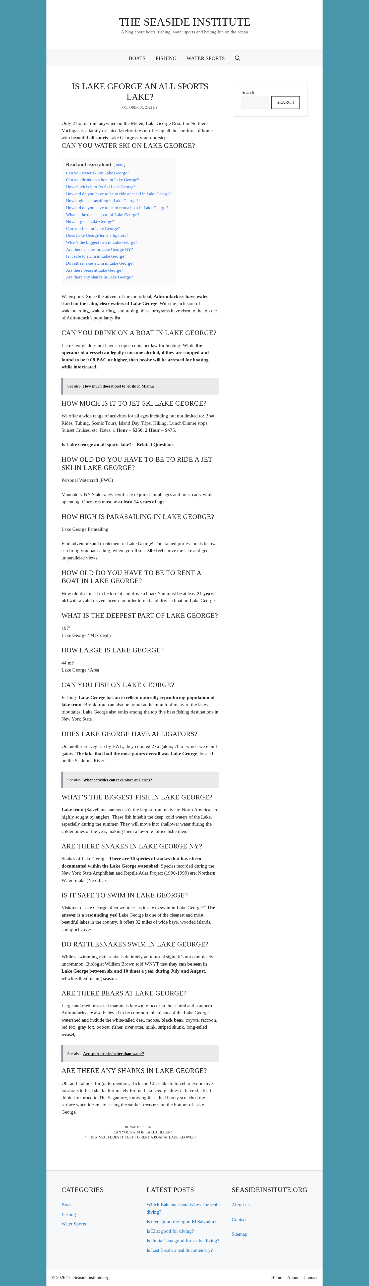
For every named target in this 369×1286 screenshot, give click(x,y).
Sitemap (239, 1234)
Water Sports (206, 58)
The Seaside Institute (184, 22)
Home (276, 1277)
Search (247, 92)
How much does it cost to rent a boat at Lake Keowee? (142, 1137)
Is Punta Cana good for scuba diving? (183, 1240)
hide (119, 165)
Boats (137, 58)
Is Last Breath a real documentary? (180, 1250)
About (292, 1277)
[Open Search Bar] (237, 58)
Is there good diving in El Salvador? (181, 1221)
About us (241, 1204)
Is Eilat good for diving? (170, 1231)
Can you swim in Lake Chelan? (143, 1132)
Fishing (166, 58)
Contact (239, 1219)
